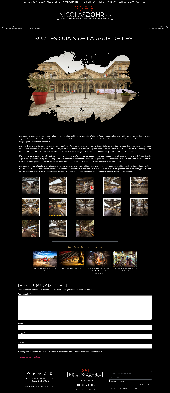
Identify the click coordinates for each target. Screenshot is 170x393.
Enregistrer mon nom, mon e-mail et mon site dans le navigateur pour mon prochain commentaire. (61, 352)
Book (131, 2)
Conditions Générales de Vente (40, 387)
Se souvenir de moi (117, 381)
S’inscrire (133, 388)
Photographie (70, 2)
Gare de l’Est (47, 139)
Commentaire (24, 294)
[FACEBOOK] (28, 373)
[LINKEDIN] (50, 373)
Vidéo (101, 2)
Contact (141, 2)
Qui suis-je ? (30, 2)
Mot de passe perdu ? (119, 388)
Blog (42, 2)
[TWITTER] (34, 373)
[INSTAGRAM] (45, 373)
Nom (20, 324)
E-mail (21, 333)
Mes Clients (53, 2)
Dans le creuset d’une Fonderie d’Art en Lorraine (98, 271)
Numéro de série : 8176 (71, 268)
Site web (21, 342)
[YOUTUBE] (39, 373)
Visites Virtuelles (116, 2)
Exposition (90, 2)
